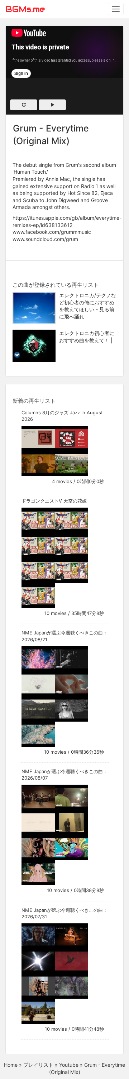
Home (11, 1065)
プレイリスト (38, 1065)
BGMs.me (25, 9)
